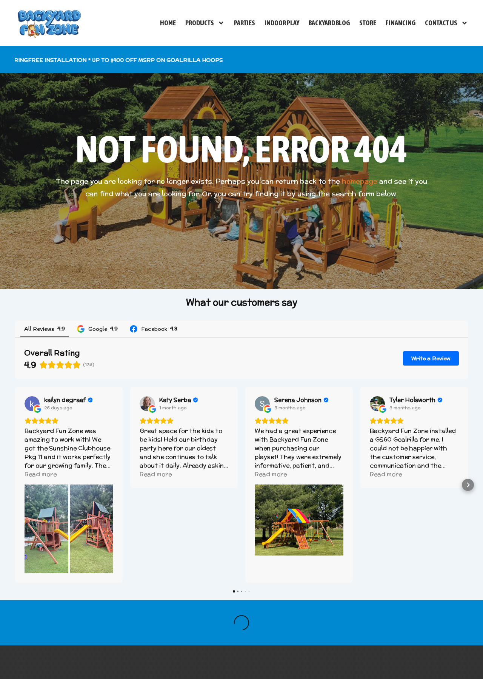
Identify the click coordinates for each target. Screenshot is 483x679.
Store (367, 23)
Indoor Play (282, 23)
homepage (359, 181)
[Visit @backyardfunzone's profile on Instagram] (72, 620)
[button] (15, 485)
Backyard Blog (329, 23)
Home (168, 23)
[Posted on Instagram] (165, 619)
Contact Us (441, 23)
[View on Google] (32, 403)
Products (199, 23)
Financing (400, 23)
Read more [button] (41, 474)
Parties (244, 23)
